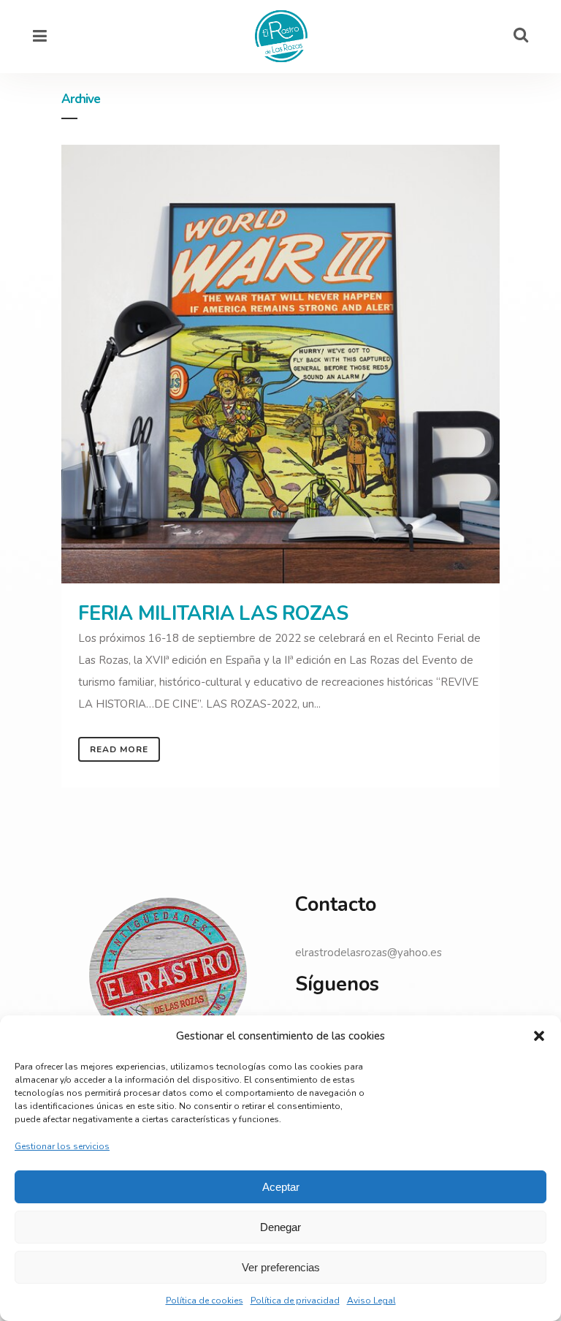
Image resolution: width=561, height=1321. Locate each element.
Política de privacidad (295, 1300)
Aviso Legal (371, 1300)
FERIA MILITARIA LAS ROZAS (213, 613)
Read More (119, 749)
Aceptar (280, 1187)
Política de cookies (204, 1300)
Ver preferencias (281, 1267)
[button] (539, 1036)
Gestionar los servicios (62, 1146)
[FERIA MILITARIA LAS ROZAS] (280, 364)
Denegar (280, 1227)
